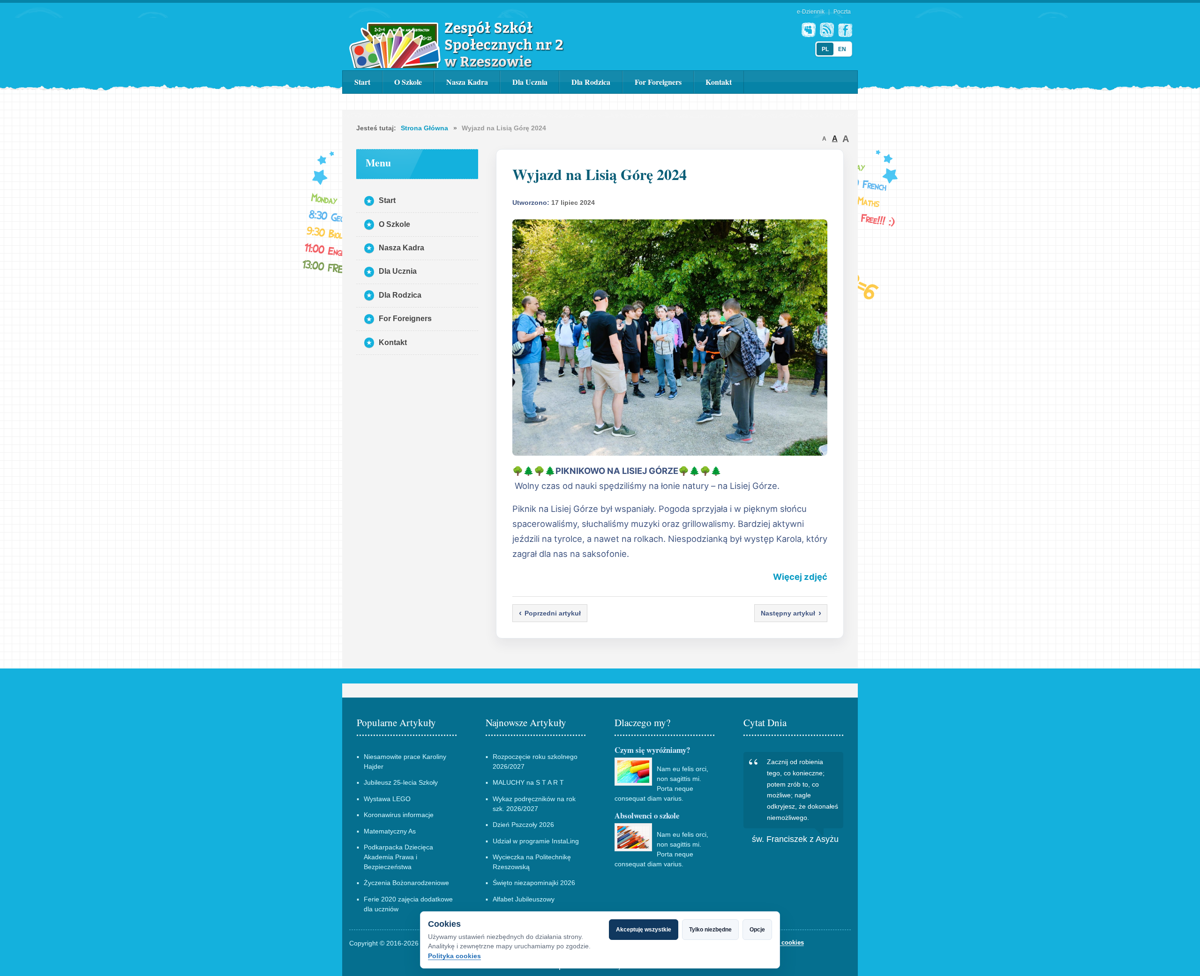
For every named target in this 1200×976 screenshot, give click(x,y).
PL (825, 49)
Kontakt (718, 81)
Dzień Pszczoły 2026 (523, 824)
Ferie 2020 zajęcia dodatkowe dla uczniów (408, 904)
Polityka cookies (454, 956)
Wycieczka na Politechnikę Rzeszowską (532, 862)
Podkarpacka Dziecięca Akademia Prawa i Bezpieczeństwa (398, 857)
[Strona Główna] (456, 44)
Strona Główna (424, 128)
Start (362, 81)
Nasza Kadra (467, 81)
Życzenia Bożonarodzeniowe (406, 882)
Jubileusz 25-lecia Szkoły (401, 782)
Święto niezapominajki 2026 (534, 882)
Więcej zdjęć (800, 576)
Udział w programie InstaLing (536, 841)
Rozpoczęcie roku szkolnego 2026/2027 (535, 761)
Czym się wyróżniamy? (652, 750)
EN (842, 49)
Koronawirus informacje (399, 814)
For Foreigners (658, 81)
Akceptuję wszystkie (643, 929)
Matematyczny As (390, 831)
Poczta (842, 11)
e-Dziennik (811, 11)
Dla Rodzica (590, 81)
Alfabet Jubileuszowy (524, 899)
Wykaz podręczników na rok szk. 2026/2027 (534, 803)
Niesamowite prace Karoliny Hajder (405, 761)
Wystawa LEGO (387, 799)
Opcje (757, 929)
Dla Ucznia (530, 81)
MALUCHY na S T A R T (528, 782)
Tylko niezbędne (710, 929)
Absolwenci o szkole (647, 815)
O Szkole (408, 81)
